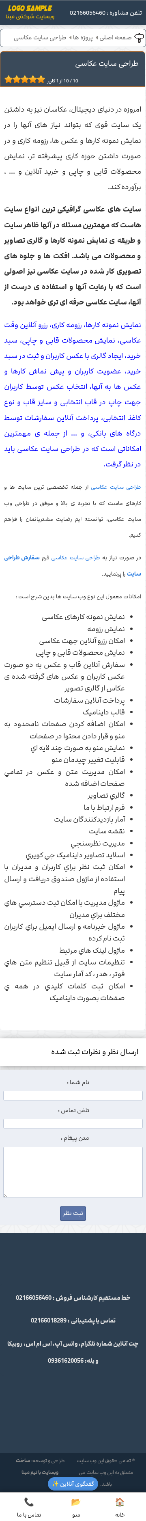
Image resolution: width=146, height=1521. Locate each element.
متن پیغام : (75, 1138)
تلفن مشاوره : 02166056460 (106, 13)
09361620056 (66, 1361)
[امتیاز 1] (6, 79)
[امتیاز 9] (39, 79)
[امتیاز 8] (35, 79)
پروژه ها (83, 37)
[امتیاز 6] (27, 79)
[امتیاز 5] (23, 79)
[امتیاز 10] (43, 79)
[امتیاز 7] (31, 79)
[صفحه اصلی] (30, 14)
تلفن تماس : (73, 1110)
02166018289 (49, 1320)
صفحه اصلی (115, 37)
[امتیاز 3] (15, 79)
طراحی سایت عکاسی (40, 37)
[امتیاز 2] (11, 79)
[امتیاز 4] (19, 79)
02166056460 (34, 1298)
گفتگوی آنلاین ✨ (73, 1484)
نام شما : (78, 1082)
